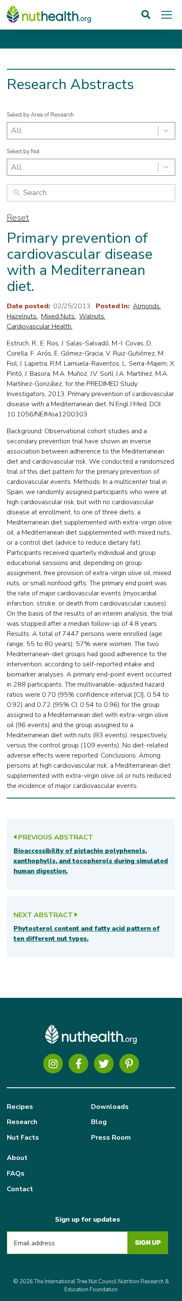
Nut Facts (23, 1137)
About (17, 1157)
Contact (20, 1189)
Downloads (110, 1106)
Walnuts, (92, 316)
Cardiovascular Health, (39, 326)
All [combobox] (16, 130)
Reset (18, 217)
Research (22, 1122)
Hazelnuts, (22, 316)
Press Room (111, 1137)
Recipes (20, 1106)
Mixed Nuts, (58, 316)
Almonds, (147, 306)
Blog (99, 1122)
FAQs (16, 1173)
